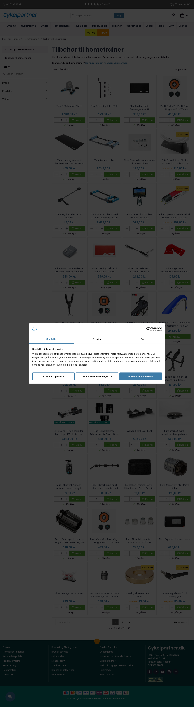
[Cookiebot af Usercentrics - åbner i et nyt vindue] (148, 329)
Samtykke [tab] (51, 339)
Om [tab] (142, 339)
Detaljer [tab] (97, 339)
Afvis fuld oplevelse (53, 376)
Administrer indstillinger (95, 376)
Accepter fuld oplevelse (140, 376)
